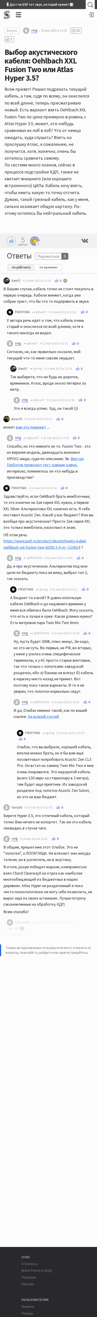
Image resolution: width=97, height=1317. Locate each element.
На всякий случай (43, 716)
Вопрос (12, 30)
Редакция (28, 1277)
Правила (27, 1306)
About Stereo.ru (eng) (36, 1270)
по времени (48, 267)
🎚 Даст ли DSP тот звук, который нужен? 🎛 (40, 4)
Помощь (27, 1313)
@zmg (37, 368)
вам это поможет (31, 427)
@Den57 (41, 312)
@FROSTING (34, 557)
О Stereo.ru (29, 1264)
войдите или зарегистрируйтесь (63, 952)
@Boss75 (32, 438)
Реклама (27, 1284)
